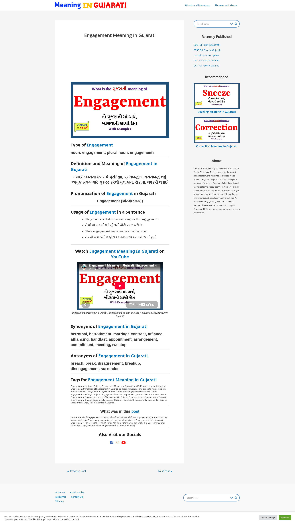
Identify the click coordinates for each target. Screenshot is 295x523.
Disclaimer (60, 496)
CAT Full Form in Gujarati (206, 65)
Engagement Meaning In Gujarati (123, 251)
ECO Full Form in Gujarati (207, 44)
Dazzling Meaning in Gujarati (217, 112)
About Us (62, 492)
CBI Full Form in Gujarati (206, 55)
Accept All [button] (285, 517)
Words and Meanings (197, 5)
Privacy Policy (77, 492)
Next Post (165, 471)
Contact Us (77, 496)
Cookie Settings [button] (268, 517)
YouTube (120, 257)
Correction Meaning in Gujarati (216, 146)
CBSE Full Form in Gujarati (207, 50)
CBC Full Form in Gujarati (206, 60)
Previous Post (76, 471)
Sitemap (59, 501)
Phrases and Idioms (226, 5)
